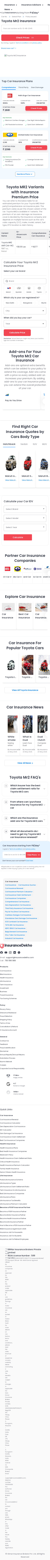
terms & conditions (22, 43)
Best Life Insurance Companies (12, 1193)
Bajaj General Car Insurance (16, 931)
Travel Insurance (6, 995)
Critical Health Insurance (9, 1162)
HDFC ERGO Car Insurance (15, 928)
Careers (3, 1065)
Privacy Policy (5, 1009)
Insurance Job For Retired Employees (14, 1239)
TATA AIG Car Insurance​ (14, 925)
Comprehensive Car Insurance (17, 901)
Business (3, 991)
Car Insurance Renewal (14, 888)
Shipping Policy (6, 1020)
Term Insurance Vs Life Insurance (13, 1190)
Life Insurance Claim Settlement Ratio (14, 1187)
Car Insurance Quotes (27, 885)
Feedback (4, 1044)
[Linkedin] (14, 952)
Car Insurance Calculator (10, 1123)
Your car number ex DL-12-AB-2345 (17, 28)
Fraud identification (7, 1048)
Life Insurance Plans (7, 1197)
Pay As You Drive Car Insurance (17, 911)
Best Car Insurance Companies (12, 1140)
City (7, 310)
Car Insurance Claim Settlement (18, 895)
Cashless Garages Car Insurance (18, 915)
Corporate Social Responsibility (12, 1068)
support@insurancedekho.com (20, 957)
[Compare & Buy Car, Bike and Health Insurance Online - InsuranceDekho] (16, 946)
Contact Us (4, 1041)
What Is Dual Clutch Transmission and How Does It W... (27, 738)
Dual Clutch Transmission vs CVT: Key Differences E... (42, 738)
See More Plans (23, 174)
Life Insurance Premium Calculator (13, 1204)
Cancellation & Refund (9, 1026)
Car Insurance (10, 885)
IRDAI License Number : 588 (21, 1255)
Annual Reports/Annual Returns (12, 1055)
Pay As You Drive (13, 400)
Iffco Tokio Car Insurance (15, 935)
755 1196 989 (10, 960)
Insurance (9, 4)
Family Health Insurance (9, 1169)
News (7, 9)
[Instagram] (10, 952)
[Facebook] (1, 952)
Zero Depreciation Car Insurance (18, 905)
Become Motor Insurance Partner (12, 1215)
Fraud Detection (6, 1016)
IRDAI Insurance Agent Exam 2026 (13, 1229)
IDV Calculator (5, 1130)
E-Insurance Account (8, 1030)
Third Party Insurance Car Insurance (19, 908)
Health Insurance (6, 978)
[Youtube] (5, 952)
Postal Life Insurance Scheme (11, 1180)
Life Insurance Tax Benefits (10, 1200)
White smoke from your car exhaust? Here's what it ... (12, 738)
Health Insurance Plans (9, 1148)
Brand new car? (7, 48)
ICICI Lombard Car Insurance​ (16, 921)
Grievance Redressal (8, 1013)
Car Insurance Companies (15, 898)
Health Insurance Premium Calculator (14, 1165)
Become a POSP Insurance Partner (13, 1211)
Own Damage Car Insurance (11, 1133)
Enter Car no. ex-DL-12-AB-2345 (15, 855)
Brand (11, 281)
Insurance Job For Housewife (11, 1232)
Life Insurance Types (8, 1183)
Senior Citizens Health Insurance (12, 1172)
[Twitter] (19, 952)
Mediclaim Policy (6, 1155)
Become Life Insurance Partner (11, 1222)
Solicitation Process (7, 1058)
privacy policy (37, 43)
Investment (4, 988)
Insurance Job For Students (10, 1236)
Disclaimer (4, 1051)
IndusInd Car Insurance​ (14, 938)
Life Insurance (5, 981)
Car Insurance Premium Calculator (18, 891)
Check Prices (36, 108)
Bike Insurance (5, 974)
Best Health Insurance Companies (13, 1151)
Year (8, 323)
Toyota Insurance (29, 690)
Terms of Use (5, 1023)
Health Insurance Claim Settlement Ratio (16, 1158)
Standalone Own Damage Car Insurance (21, 918)
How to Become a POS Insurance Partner (15, 1225)
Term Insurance (6, 985)
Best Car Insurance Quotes (24, 618)
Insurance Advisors (31, 4)
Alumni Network (6, 1061)
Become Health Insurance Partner (13, 1218)
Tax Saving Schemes (8, 998)
